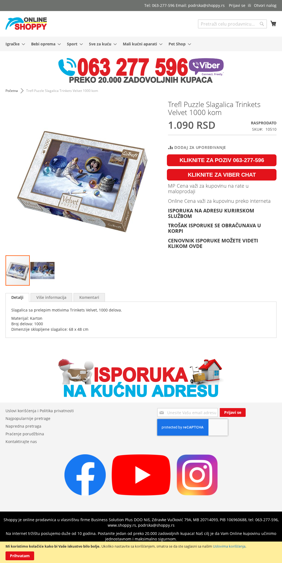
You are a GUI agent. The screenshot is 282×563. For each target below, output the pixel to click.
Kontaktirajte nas (21, 441)
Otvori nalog (265, 5)
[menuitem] (13, 44)
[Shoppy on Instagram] (197, 494)
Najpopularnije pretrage (28, 418)
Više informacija (51, 297)
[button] (42, 270)
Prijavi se (237, 5)
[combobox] (232, 24)
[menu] (141, 44)
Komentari (89, 297)
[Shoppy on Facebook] (85, 494)
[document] (141, 552)
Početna (12, 90)
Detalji (17, 297)
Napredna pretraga (23, 426)
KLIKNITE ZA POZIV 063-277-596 (222, 160)
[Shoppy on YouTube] (141, 494)
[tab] (17, 297)
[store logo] (26, 23)
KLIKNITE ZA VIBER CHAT (222, 175)
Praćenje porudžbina (25, 433)
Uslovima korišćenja (229, 546)
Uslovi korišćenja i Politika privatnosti (40, 410)
